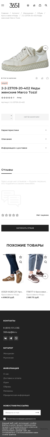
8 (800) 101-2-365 (11, 328)
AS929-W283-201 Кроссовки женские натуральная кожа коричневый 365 (12, 292)
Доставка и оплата (12, 378)
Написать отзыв (25, 228)
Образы (7, 387)
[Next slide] (45, 48)
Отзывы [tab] (7, 169)
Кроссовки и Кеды (10, 295)
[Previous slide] (4, 48)
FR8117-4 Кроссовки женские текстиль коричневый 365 (37, 292)
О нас (6, 374)
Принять (44, 429)
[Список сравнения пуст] (34, 5)
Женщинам (8, 353)
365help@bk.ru (10, 332)
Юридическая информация (16, 395)
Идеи (6, 382)
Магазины (8, 391)
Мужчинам (8, 358)
